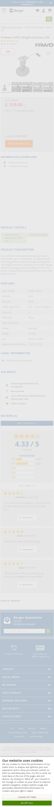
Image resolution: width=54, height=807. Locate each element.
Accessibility (19, 737)
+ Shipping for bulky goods (25, 110)
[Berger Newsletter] (48, 631)
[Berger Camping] (20, 10)
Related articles (19, 143)
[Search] (49, 19)
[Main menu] (4, 10)
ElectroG (31, 729)
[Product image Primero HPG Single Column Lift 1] (27, 64)
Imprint (43, 729)
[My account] (43, 11)
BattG (21, 729)
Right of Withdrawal (40, 733)
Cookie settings (35, 737)
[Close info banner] (51, 3)
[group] (6, 87)
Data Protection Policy (18, 733)
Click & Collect (18, 403)
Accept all (27, 803)
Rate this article (27, 423)
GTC (12, 729)
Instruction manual (18, 162)
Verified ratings (27, 456)
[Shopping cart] (49, 11)
